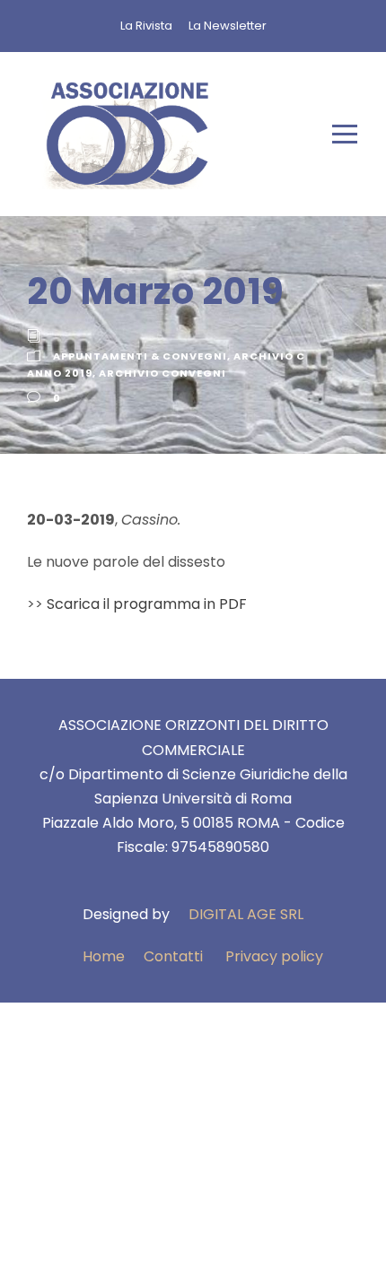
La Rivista (146, 25)
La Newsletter (228, 25)
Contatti (173, 956)
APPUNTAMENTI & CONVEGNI (140, 356)
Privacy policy (274, 956)
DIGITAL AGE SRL (246, 914)
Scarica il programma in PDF (147, 604)
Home (104, 956)
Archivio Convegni (162, 373)
